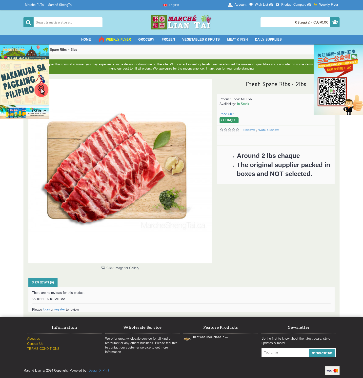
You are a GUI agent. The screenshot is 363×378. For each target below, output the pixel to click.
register (59, 309)
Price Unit (227, 114)
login (46, 309)
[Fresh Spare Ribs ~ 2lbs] (120, 171)
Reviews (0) (43, 282)
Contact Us (35, 344)
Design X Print (98, 370)
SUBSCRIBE (322, 353)
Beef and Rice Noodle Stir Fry (210, 337)
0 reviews (248, 130)
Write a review (268, 130)
